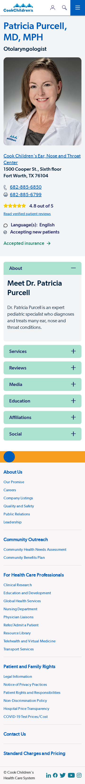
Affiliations (20, 417)
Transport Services (19, 649)
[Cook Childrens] (19, 8)
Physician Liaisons (19, 617)
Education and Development (27, 593)
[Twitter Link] (63, 775)
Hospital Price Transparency (26, 708)
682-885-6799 (26, 194)
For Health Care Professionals (34, 575)
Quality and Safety (19, 506)
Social (15, 434)
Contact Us (15, 734)
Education (19, 401)
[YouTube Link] (71, 775)
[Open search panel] (64, 7)
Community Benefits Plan (24, 557)
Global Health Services (22, 601)
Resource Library (17, 633)
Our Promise (14, 482)
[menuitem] (42, 496)
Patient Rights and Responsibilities (32, 692)
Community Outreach (26, 539)
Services (18, 351)
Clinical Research (18, 585)
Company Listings (18, 498)
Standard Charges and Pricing (35, 753)
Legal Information (18, 676)
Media (15, 384)
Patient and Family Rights (29, 666)
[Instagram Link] (79, 775)
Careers (10, 490)
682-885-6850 (26, 187)
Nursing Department (20, 609)
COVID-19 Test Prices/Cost (26, 716)
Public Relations (17, 514)
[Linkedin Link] (48, 775)
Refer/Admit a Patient (21, 625)
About (15, 268)
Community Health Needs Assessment (35, 549)
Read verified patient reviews (27, 214)
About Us (13, 472)
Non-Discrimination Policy (25, 700)
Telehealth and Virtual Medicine (29, 641)
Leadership (13, 522)
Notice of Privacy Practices (25, 684)
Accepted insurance (24, 243)
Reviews (17, 368)
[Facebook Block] (55, 775)
